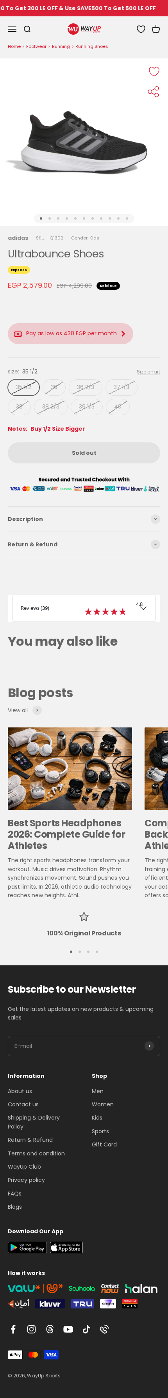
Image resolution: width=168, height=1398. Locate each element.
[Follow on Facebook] (13, 1329)
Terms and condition (36, 1153)
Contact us (23, 1104)
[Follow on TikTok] (86, 1329)
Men (98, 1091)
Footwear (36, 46)
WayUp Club (24, 1167)
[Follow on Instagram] (31, 1329)
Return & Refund (30, 1140)
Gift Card (104, 1144)
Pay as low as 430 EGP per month (71, 333)
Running (61, 46)
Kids (97, 1118)
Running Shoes (91, 46)
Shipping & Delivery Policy (34, 1122)
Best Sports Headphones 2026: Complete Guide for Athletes (66, 834)
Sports (100, 1131)
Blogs (15, 1207)
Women (103, 1104)
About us (20, 1091)
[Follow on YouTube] (68, 1329)
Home (14, 46)
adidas (18, 238)
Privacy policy (26, 1180)
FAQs (14, 1193)
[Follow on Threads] (50, 1329)
